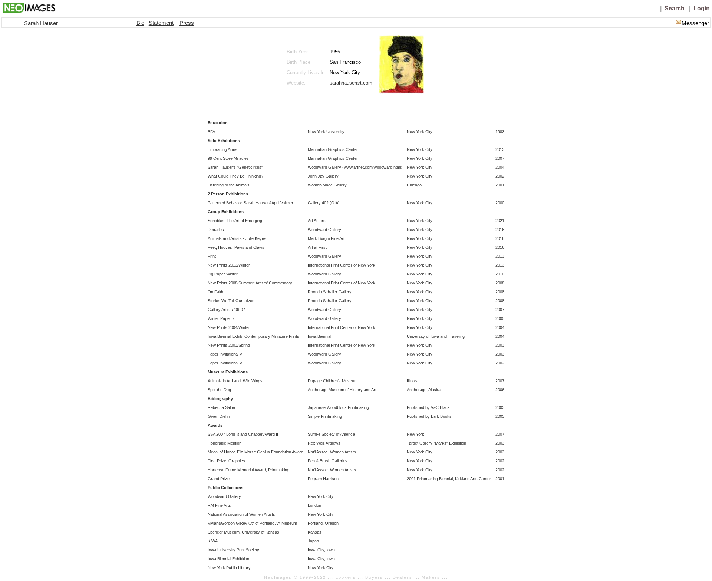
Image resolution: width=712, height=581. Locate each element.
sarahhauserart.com (351, 83)
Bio (140, 23)
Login (701, 8)
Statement (161, 23)
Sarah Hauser (41, 23)
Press (186, 23)
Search (675, 8)
